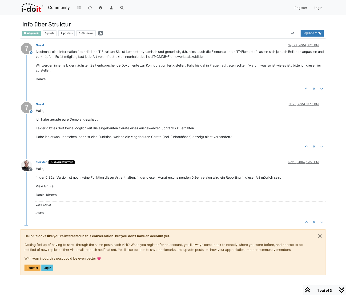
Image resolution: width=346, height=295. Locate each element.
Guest (40, 45)
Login (47, 268)
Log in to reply (312, 33)
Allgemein (33, 33)
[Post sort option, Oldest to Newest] (293, 33)
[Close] (319, 236)
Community (59, 7)
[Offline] (28, 165)
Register (32, 268)
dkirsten (42, 162)
